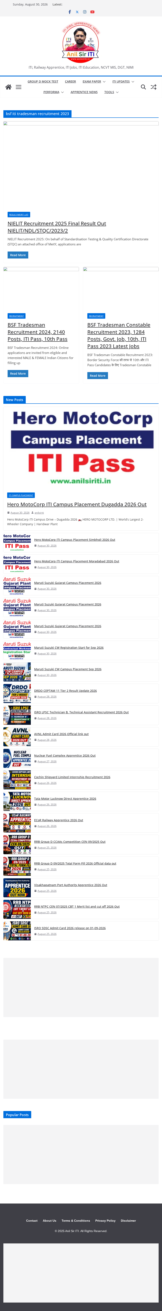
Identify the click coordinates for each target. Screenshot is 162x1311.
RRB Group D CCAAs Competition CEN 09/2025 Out (69, 842)
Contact (32, 1220)
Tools (109, 92)
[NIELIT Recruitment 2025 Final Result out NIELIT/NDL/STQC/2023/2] (81, 164)
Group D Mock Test (43, 81)
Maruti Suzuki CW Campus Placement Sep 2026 (67, 669)
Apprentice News (84, 92)
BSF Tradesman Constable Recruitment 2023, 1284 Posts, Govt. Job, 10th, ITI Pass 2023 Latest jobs (118, 335)
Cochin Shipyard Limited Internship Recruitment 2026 (72, 777)
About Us (49, 1220)
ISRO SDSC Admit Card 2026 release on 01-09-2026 (70, 928)
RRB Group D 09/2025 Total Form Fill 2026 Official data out (75, 863)
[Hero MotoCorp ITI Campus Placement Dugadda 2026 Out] (81, 448)
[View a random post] (153, 87)
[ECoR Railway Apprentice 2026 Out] (17, 822)
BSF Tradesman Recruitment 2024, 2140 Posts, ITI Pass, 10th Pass (38, 331)
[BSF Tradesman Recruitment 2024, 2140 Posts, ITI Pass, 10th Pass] (41, 288)
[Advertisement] (81, 987)
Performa (51, 92)
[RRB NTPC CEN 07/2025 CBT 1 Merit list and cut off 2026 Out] (17, 909)
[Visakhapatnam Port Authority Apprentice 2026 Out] (17, 887)
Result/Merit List (18, 214)
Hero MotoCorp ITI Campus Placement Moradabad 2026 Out (76, 561)
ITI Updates (121, 81)
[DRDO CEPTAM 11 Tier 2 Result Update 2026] (17, 693)
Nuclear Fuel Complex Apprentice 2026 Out (65, 755)
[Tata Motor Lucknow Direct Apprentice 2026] (17, 801)
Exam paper (92, 81)
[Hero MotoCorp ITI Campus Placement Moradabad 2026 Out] (17, 564)
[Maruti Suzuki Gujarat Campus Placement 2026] (17, 585)
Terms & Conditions (76, 1220)
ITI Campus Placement (21, 495)
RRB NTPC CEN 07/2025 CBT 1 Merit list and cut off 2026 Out (77, 906)
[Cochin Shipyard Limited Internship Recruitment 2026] (17, 779)
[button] (103, 82)
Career (70, 81)
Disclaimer (128, 1220)
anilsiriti (39, 512)
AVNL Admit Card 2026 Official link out (61, 734)
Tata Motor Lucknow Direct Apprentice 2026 (65, 799)
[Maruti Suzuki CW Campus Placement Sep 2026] (17, 671)
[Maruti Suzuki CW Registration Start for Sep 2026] (17, 650)
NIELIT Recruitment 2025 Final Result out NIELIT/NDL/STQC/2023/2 (57, 227)
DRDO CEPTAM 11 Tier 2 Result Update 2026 (65, 691)
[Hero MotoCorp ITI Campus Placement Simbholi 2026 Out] (17, 542)
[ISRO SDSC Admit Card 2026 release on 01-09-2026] (17, 930)
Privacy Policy (105, 1220)
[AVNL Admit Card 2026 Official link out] (17, 736)
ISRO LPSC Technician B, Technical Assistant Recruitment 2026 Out (81, 712)
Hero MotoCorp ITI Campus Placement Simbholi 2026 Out (74, 540)
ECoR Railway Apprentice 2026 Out (58, 820)
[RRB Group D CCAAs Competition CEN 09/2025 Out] (17, 844)
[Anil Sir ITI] (8, 87)
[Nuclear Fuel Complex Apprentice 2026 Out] (17, 758)
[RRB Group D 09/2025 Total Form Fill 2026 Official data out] (17, 866)
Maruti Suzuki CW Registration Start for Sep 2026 (69, 648)
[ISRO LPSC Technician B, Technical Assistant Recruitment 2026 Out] (17, 715)
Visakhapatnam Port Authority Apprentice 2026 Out (70, 885)
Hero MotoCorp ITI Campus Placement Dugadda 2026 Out (77, 504)
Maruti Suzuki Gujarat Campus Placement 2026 (67, 583)
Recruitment (16, 315)
